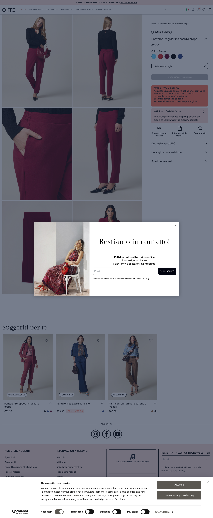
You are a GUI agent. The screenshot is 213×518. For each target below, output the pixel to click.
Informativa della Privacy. (138, 278)
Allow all (179, 485)
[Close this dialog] (175, 225)
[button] (175, 225)
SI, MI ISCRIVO (167, 271)
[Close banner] (208, 481)
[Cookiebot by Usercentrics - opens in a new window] (20, 512)
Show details (162, 512)
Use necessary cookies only (179, 495)
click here (73, 495)
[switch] (89, 511)
